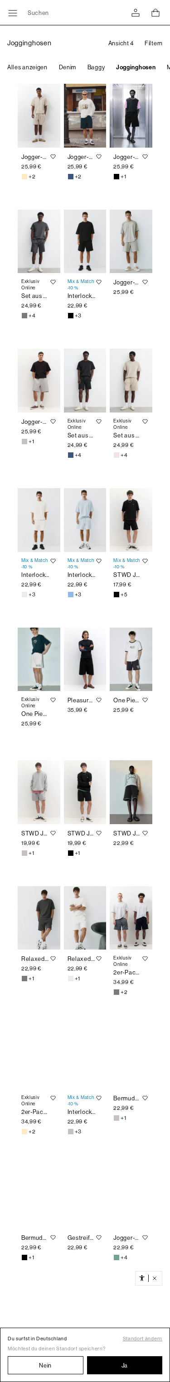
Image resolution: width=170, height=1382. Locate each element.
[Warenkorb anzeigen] (155, 13)
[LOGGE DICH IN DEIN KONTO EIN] (135, 13)
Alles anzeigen (27, 67)
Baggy (96, 67)
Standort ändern (143, 1338)
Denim (68, 67)
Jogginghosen (135, 67)
